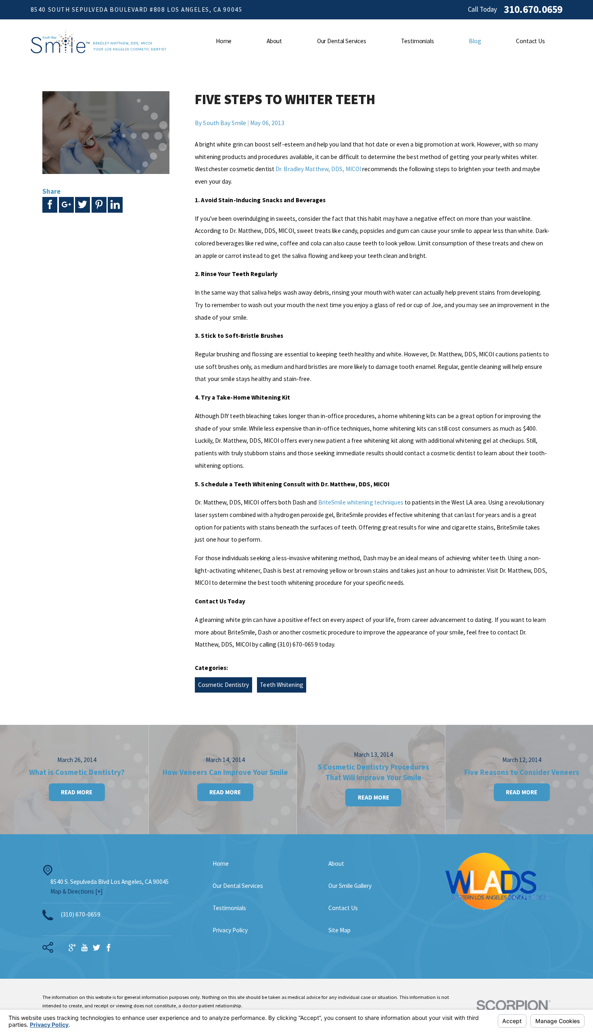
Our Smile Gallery (350, 886)
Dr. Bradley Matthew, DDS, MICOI (318, 169)
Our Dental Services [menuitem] (341, 41)
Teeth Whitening (281, 685)
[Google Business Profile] (72, 948)
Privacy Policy (230, 930)
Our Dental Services (238, 886)
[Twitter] (96, 948)
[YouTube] (84, 948)
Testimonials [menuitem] (417, 41)
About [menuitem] (274, 41)
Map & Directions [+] (76, 891)
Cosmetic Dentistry (223, 685)
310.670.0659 (533, 9)
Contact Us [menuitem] (530, 41)
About (336, 863)
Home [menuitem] (224, 41)
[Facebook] (108, 948)
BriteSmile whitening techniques (360, 502)
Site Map (339, 930)
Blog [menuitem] (475, 41)
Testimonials (229, 908)
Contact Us (343, 908)
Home (221, 863)
